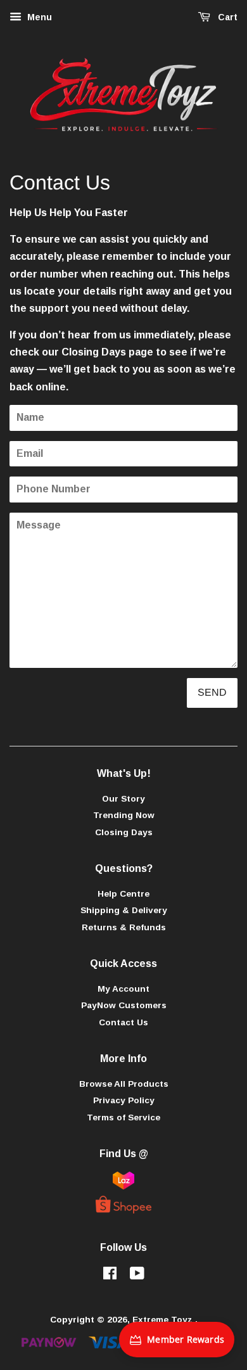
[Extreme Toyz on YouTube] (137, 1276)
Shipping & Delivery (123, 910)
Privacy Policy (124, 1100)
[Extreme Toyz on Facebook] (110, 1276)
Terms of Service (123, 1117)
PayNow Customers (124, 1005)
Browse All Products (123, 1084)
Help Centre (123, 894)
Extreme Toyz (163, 1319)
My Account (123, 989)
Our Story (123, 798)
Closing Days (93, 352)
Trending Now (124, 815)
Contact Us (123, 1022)
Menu (38, 17)
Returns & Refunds (124, 927)
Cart (226, 17)
